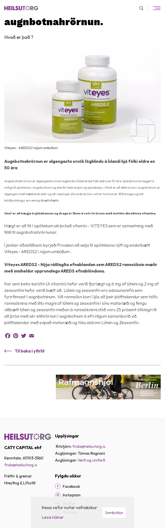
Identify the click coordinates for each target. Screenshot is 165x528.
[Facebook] (7, 335)
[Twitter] (23, 335)
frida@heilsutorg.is (20, 464)
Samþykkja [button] (114, 512)
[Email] (31, 335)
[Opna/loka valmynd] (157, 8)
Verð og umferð (91, 460)
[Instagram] (58, 495)
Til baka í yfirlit (30, 351)
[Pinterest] (15, 335)
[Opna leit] (143, 8)
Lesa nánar (53, 517)
